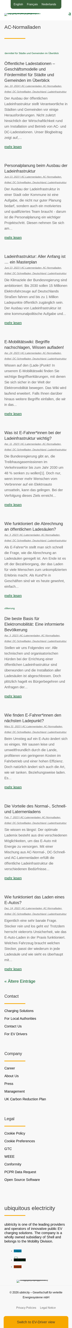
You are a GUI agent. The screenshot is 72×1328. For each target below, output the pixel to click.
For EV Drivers (15, 1034)
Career (9, 1068)
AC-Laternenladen (31, 86)
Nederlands (49, 4)
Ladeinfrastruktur (57, 91)
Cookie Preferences (19, 1141)
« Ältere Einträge (19, 981)
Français (32, 4)
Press (8, 1084)
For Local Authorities (20, 1018)
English (18, 4)
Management (14, 1091)
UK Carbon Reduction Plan (25, 1099)
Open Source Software (22, 1180)
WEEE (9, 1156)
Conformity (12, 1164)
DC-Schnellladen (22, 91)
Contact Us (13, 1026)
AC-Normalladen (52, 86)
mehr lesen (13, 147)
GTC (8, 1149)
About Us (11, 1076)
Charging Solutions (19, 1011)
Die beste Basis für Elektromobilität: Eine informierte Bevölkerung (34, 624)
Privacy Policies (26, 1307)
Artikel (7, 91)
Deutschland (39, 91)
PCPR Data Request (20, 1172)
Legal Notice (48, 1307)
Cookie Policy (14, 1133)
